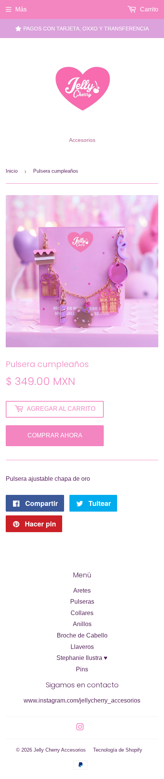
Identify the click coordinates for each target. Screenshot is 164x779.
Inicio (12, 171)
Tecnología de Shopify (117, 750)
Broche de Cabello (82, 635)
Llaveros (82, 647)
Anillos (82, 624)
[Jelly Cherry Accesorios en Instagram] (80, 728)
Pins (82, 669)
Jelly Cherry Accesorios (60, 750)
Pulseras (82, 601)
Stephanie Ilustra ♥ (82, 658)
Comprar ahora (54, 435)
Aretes (82, 590)
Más (21, 9)
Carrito (148, 9)
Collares (82, 613)
